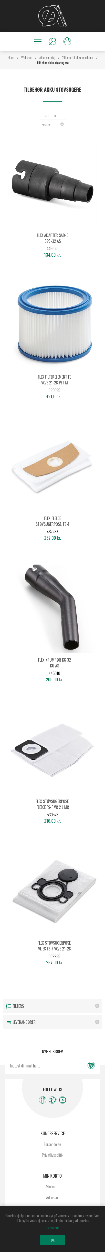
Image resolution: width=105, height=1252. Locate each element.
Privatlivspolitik (52, 1155)
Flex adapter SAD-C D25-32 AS (52, 238)
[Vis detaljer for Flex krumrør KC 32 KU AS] (54, 609)
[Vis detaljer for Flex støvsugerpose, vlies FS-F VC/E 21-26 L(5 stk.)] (54, 892)
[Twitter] (52, 1100)
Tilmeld (91, 1065)
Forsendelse (52, 1144)
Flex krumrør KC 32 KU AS (54, 663)
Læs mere (52, 1227)
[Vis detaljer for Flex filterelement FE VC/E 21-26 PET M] (54, 326)
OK (52, 1239)
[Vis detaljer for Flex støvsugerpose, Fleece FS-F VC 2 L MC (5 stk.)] (52, 750)
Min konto (52, 1187)
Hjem (11, 57)
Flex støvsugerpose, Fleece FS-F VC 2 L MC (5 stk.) (52, 807)
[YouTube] (62, 1100)
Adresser (52, 1197)
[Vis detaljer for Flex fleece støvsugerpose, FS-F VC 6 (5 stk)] (52, 467)
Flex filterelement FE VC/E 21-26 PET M (54, 380)
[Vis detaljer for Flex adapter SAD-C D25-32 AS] (52, 184)
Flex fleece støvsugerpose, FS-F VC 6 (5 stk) (52, 524)
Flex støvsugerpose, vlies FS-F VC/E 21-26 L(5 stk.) (54, 949)
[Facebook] (42, 1100)
